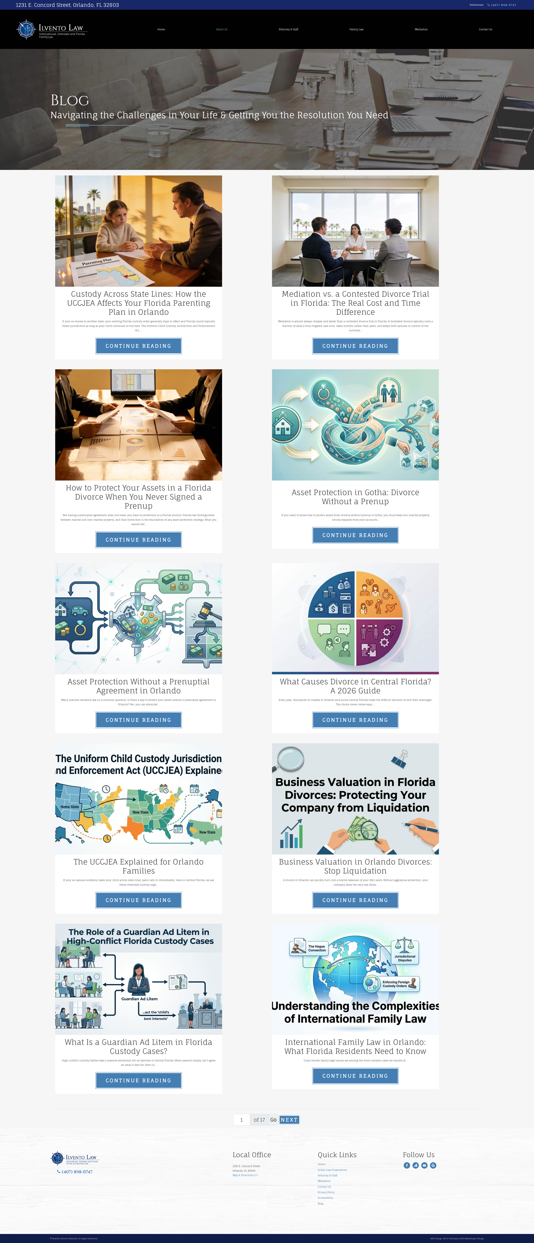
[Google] (433, 1165)
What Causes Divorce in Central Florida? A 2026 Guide (355, 686)
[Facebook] (407, 1165)
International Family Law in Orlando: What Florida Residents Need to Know (355, 1047)
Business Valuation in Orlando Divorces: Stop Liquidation (355, 866)
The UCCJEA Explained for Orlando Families (139, 866)
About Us (222, 29)
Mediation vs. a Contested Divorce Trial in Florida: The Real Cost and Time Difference (355, 303)
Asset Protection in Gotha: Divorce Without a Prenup (355, 497)
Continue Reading (139, 346)
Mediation (421, 29)
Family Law (357, 29)
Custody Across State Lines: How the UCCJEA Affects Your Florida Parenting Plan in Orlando (138, 303)
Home (161, 29)
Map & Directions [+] (245, 1175)
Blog (320, 1203)
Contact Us (485, 29)
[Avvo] (415, 1165)
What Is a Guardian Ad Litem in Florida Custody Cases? (138, 1047)
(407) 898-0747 (503, 5)
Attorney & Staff (288, 29)
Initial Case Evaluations (332, 1169)
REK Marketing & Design (472, 1238)
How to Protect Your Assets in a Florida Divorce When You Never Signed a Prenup (138, 496)
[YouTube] (424, 1165)
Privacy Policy (326, 1192)
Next (289, 1120)
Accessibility (325, 1197)
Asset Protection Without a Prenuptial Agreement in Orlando (139, 686)
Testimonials (477, 4)
